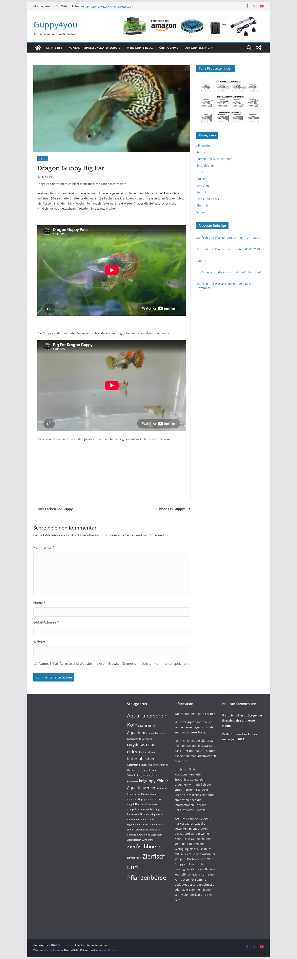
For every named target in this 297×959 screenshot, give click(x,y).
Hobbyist (145, 770)
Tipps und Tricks (207, 199)
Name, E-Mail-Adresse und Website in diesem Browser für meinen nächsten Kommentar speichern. (114, 663)
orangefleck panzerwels (139, 809)
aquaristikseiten (146, 725)
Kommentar (43, 547)
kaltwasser (132, 781)
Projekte (201, 179)
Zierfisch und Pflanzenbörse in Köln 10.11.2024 (228, 237)
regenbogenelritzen (137, 824)
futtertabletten (140, 758)
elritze (132, 751)
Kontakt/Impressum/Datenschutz (94, 48)
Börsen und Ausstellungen (214, 159)
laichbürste (162, 788)
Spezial (42, 158)
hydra (143, 775)
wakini (48, 176)
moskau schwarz (154, 799)
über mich (203, 205)
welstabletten (134, 839)
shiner (130, 829)
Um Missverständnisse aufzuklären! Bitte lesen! (228, 272)
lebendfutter (133, 794)
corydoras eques (142, 744)
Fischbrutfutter (147, 752)
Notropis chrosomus (146, 804)
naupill (130, 804)
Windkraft (147, 839)
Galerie (91, 6)
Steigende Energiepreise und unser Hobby (242, 720)
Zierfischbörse (143, 846)
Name (39, 602)
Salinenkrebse (155, 824)
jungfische (152, 775)
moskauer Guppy (136, 799)
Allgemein (203, 145)
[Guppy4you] (38, 48)
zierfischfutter (134, 857)
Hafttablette (133, 770)
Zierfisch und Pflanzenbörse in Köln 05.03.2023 (228, 249)
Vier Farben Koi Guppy (55, 509)
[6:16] (38, 177)
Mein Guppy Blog (140, 48)
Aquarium (136, 732)
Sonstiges (202, 185)
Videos (200, 212)
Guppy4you (55, 24)
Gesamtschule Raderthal (140, 764)
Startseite (54, 48)
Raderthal (132, 819)
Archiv (200, 152)
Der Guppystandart (200, 48)
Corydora (147, 738)
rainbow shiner (146, 819)
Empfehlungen (206, 165)
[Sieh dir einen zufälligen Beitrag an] (259, 48)
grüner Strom (160, 764)
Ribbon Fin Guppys (170, 509)
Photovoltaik (146, 814)
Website (39, 642)
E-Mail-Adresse (46, 622)
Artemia (150, 733)
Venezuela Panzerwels (138, 834)
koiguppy (147, 780)
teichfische (154, 829)
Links (199, 172)
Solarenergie (141, 829)
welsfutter (156, 834)
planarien (159, 814)
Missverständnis (149, 794)
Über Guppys (168, 48)
